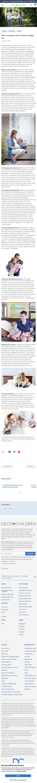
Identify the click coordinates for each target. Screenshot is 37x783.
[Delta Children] (18, 523)
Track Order (22, 609)
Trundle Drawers (6, 686)
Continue (30, 554)
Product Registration (25, 598)
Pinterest (21, 629)
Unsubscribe (4, 568)
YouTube (22, 632)
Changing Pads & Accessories (10, 692)
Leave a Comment (8, 508)
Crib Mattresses (6, 665)
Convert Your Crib (24, 593)
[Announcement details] (35, 577)
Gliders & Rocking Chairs (9, 659)
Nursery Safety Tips (7, 594)
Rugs (2, 681)
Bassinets (4, 670)
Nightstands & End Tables (9, 675)
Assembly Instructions (26, 590)
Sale (2, 624)
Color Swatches (24, 615)
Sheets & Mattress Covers (9, 667)
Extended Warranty (25, 601)
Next (21, 492)
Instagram (22, 624)
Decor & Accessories (7, 673)
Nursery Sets (5, 648)
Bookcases (4, 678)
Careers (3, 616)
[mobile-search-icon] (31, 5)
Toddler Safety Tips (7, 597)
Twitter (21, 634)
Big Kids (4, 31)
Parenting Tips (23, 588)
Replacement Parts (25, 596)
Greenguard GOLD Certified (7, 591)
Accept (18, 775)
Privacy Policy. (21, 771)
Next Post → (31, 466)
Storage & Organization (8, 684)
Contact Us (22, 612)
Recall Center (5, 600)
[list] (15, 488)
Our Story (4, 607)
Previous (17, 492)
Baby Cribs (4, 651)
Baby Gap (4, 654)
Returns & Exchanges (25, 607)
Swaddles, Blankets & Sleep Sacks (11, 694)
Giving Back (5, 610)
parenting (12, 31)
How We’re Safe (6, 588)
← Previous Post (7, 466)
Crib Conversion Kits (7, 689)
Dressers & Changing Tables (10, 656)
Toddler (19, 31)
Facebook (22, 626)
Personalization (6, 662)
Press (3, 612)
